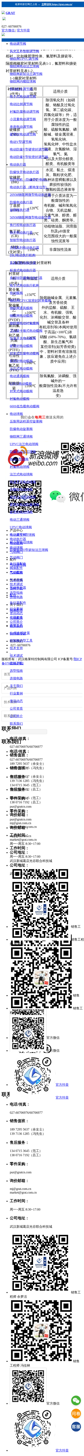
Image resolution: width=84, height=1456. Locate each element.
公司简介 (16, 716)
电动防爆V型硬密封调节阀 (29, 149)
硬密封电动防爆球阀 (24, 504)
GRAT (10, 13)
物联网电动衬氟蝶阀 (24, 323)
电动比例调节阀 (21, 104)
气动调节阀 (18, 565)
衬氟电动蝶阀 (19, 398)
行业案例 (16, 693)
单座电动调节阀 (21, 126)
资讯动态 (16, 701)
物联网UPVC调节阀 (24, 58)
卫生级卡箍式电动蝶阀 (26, 330)
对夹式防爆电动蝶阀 (24, 353)
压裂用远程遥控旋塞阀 (26, 421)
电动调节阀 (18, 43)
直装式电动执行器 (23, 262)
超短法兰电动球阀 (23, 497)
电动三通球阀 (19, 519)
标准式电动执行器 (23, 270)
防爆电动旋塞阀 (21, 429)
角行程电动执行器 (23, 225)
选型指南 (16, 670)
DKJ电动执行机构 (22, 255)
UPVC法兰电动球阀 (24, 444)
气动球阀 (16, 580)
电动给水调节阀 (21, 89)
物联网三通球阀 (21, 436)
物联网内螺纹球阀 (23, 81)
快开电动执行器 (21, 232)
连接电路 (16, 678)
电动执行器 (18, 164)
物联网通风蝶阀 (21, 308)
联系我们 (16, 723)
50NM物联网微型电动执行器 (30, 217)
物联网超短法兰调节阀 (26, 74)
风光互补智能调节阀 (24, 51)
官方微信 (8, 30)
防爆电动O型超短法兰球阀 (29, 550)
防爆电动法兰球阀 (23, 451)
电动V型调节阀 (21, 142)
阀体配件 (16, 610)
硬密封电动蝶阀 (21, 346)
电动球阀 (16, 414)
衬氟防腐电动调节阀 (24, 111)
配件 (13, 595)
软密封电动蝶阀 (21, 361)
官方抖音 (23, 30)
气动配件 (16, 618)
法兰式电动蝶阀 (21, 368)
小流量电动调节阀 (23, 119)
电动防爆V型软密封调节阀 (29, 157)
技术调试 (16, 655)
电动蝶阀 (16, 293)
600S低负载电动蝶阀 (24, 406)
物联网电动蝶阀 (21, 315)
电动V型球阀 (19, 459)
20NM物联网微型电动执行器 (30, 194)
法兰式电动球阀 (21, 474)
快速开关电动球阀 (23, 482)
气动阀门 (16, 557)
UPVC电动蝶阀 (21, 383)
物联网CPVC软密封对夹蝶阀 (30, 300)
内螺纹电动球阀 (21, 489)
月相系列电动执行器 (24, 247)
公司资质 (16, 708)
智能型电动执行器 (23, 240)
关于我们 (16, 686)
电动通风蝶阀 (19, 376)
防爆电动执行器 (21, 202)
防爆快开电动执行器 (24, 172)
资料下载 (16, 663)
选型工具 (16, 625)
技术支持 (16, 648)
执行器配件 (18, 602)
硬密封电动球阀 (21, 512)
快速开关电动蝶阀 (23, 338)
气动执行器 (18, 587)
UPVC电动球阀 (21, 527)
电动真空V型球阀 (22, 534)
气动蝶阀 (16, 572)
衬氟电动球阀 (19, 466)
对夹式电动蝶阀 (21, 391)
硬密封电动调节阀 (23, 134)
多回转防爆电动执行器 (26, 278)
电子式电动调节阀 (23, 96)
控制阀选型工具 (21, 640)
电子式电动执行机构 (24, 285)
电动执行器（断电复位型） (29, 187)
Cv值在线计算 (20, 633)
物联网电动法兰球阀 (24, 66)
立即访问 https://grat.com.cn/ (57, 4)
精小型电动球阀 (21, 542)
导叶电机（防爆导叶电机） (29, 179)
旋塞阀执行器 (19, 210)
